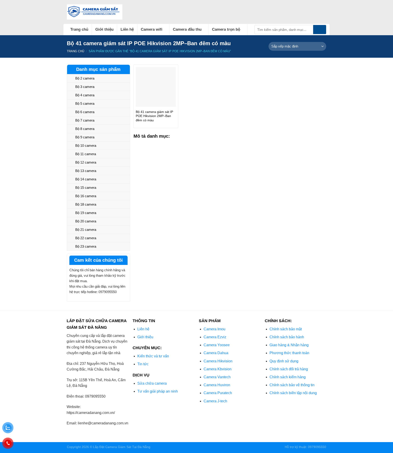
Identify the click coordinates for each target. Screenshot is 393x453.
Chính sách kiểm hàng (288, 377)
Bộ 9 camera (84, 137)
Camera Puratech (218, 393)
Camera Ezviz (215, 337)
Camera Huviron (217, 385)
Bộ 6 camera (84, 112)
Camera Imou (214, 329)
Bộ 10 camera (85, 145)
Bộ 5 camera (84, 103)
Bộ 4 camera (84, 95)
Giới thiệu (104, 29)
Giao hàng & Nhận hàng (289, 345)
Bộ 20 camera (85, 221)
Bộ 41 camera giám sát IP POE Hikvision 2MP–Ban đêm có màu (154, 116)
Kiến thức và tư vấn (153, 356)
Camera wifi (151, 29)
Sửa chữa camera (152, 383)
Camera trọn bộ (226, 29)
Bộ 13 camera (85, 171)
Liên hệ (127, 29)
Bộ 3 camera (84, 87)
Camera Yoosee (217, 345)
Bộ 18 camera (85, 204)
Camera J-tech (215, 401)
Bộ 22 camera (85, 238)
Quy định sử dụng (284, 361)
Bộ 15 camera (85, 187)
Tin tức (143, 364)
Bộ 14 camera (85, 179)
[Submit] (319, 29)
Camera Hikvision (218, 361)
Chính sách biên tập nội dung (293, 393)
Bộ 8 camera (84, 129)
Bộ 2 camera (84, 78)
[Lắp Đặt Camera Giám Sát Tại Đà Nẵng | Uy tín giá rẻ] (94, 12)
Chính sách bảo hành (287, 337)
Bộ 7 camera (84, 120)
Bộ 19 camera (85, 213)
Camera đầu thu (187, 29)
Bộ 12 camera (85, 162)
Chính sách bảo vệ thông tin (292, 385)
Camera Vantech (217, 377)
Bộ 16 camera (85, 196)
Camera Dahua (216, 353)
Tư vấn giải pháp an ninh (157, 391)
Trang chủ (79, 29)
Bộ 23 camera (85, 246)
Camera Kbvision (218, 369)
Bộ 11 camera (85, 154)
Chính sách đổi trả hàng (289, 369)
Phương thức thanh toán (289, 353)
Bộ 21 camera (85, 229)
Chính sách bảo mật (286, 329)
